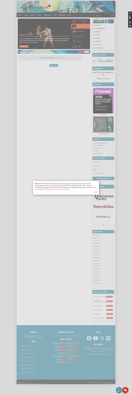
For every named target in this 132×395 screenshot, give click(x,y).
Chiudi (95, 192)
